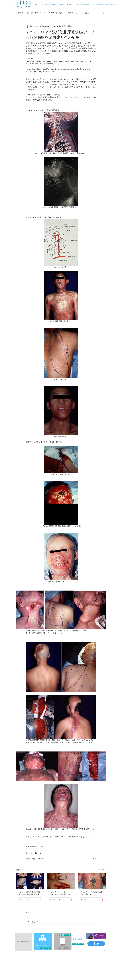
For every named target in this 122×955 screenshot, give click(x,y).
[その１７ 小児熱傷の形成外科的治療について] (92, 881)
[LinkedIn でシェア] (36, 853)
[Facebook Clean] (94, 943)
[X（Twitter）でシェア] (31, 853)
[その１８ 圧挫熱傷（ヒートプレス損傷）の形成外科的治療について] (61, 881)
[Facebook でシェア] (27, 853)
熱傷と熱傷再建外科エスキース (36, 13)
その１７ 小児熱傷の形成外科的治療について (91, 893)
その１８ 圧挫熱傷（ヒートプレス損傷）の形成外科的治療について (61, 893)
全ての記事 (19, 13)
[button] (103, 13)
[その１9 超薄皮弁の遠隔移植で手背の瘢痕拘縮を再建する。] (30, 881)
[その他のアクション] (95, 26)
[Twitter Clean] (97, 943)
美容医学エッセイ (73, 13)
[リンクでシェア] (41, 853)
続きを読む (85, 13)
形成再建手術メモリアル (56, 13)
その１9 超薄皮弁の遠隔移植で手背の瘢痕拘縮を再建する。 (30, 893)
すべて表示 (102, 869)
